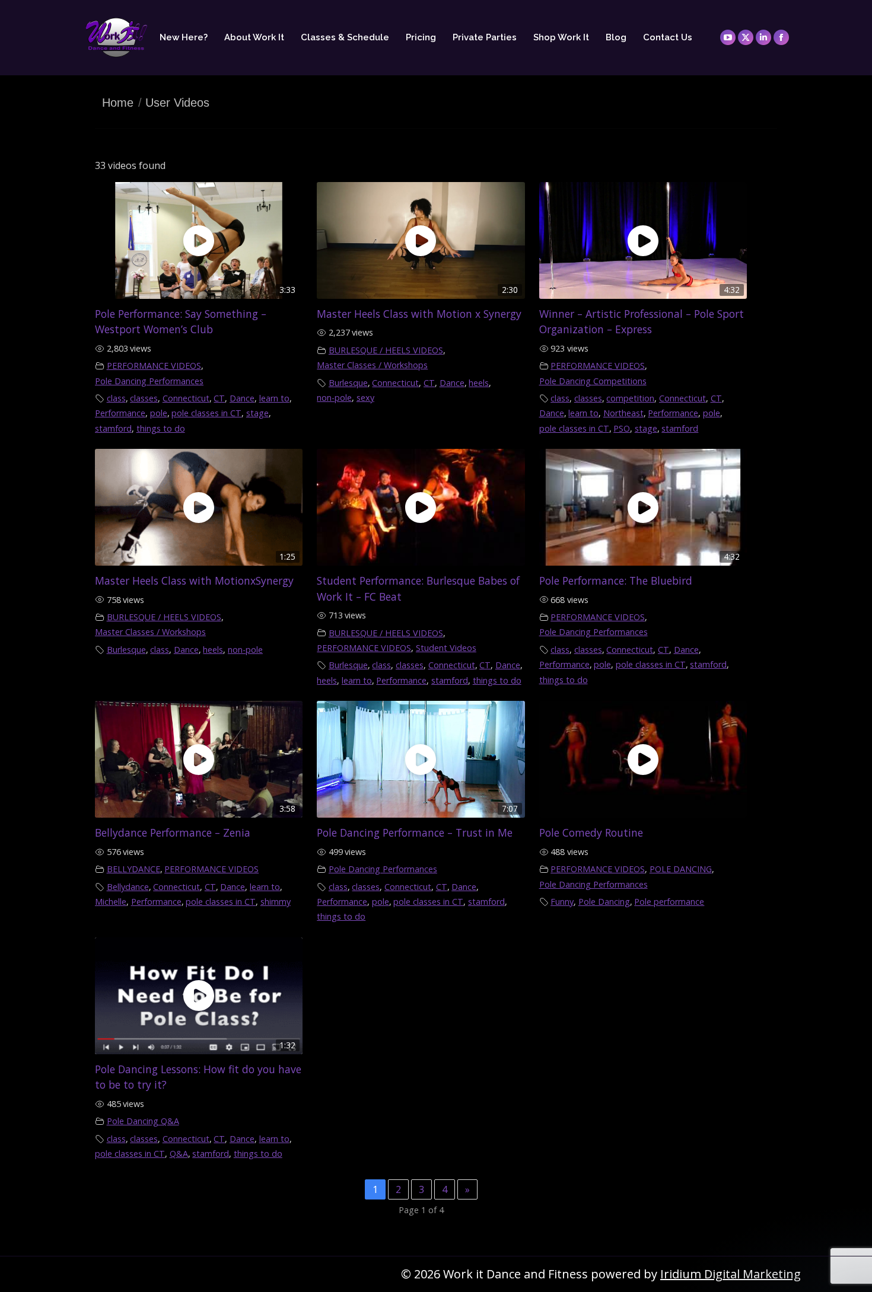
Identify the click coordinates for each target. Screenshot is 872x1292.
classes (144, 398)
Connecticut (186, 398)
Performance (120, 413)
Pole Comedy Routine (591, 832)
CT (219, 398)
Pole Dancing (604, 901)
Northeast (623, 413)
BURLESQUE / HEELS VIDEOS (386, 350)
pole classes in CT (206, 413)
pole (158, 413)
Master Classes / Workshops (372, 365)
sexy (365, 397)
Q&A (179, 1153)
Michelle (110, 901)
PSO (621, 428)
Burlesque (348, 382)
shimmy (275, 901)
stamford (113, 428)
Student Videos (446, 647)
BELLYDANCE (133, 869)
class (116, 398)
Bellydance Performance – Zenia (172, 832)
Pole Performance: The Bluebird (615, 580)
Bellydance (128, 886)
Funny (562, 901)
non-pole (334, 397)
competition (630, 398)
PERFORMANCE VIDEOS (154, 365)
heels (479, 382)
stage (257, 413)
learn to (274, 398)
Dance (242, 398)
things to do (160, 428)
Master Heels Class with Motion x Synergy (419, 314)
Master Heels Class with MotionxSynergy (194, 580)
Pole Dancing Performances (149, 381)
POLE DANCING (681, 869)
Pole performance (669, 901)
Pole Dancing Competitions (593, 381)
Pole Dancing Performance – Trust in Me (415, 832)
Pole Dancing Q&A (143, 1121)
